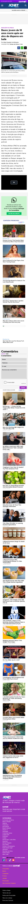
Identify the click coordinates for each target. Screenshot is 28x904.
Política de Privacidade (8, 895)
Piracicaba (5, 880)
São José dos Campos (9, 883)
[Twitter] (25, 47)
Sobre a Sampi (6, 890)
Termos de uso (6, 893)
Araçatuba (5, 868)
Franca (4, 876)
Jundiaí (4, 878)
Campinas (5, 873)
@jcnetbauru (10, 857)
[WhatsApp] (22, 47)
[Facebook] (18, 47)
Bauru (4, 871)
